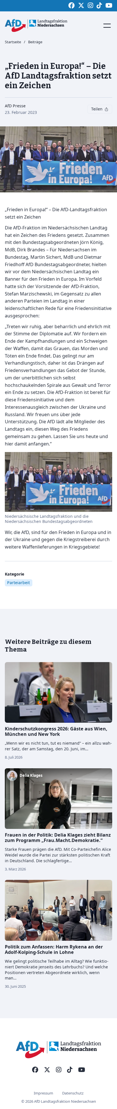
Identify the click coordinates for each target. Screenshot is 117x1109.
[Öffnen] (107, 25)
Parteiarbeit (18, 582)
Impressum (43, 1093)
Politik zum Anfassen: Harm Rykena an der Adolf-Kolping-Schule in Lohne (54, 949)
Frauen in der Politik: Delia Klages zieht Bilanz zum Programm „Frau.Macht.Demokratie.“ (58, 837)
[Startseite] (36, 25)
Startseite (13, 42)
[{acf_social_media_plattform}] (35, 1070)
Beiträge (35, 42)
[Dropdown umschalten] (106, 109)
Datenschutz (72, 1093)
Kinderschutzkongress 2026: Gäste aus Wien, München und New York (56, 731)
